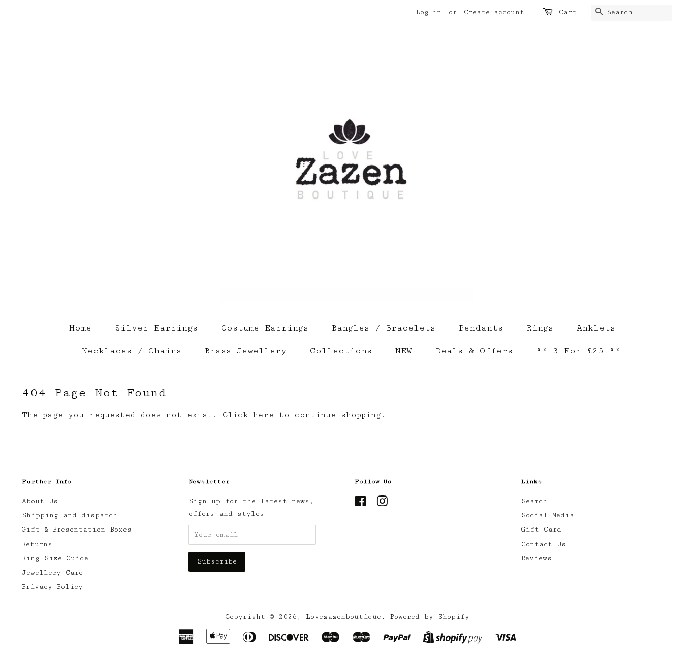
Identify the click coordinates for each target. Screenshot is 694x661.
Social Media (547, 515)
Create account (494, 12)
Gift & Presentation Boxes (77, 529)
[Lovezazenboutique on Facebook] (360, 504)
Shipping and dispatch (69, 515)
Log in (428, 12)
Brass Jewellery (246, 351)
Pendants (481, 328)
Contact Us (543, 544)
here (263, 415)
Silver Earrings (156, 328)
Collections (341, 351)
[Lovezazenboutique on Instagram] (382, 504)
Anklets (596, 328)
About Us (40, 501)
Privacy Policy (52, 587)
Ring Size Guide (55, 558)
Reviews (536, 558)
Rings (539, 328)
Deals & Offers (474, 351)
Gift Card (541, 529)
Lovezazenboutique (343, 617)
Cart (568, 12)
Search (534, 501)
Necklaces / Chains (131, 351)
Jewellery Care (52, 573)
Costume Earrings (264, 328)
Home (80, 328)
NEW (403, 351)
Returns (37, 544)
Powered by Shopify (429, 617)
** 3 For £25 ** (578, 351)
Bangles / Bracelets (383, 328)
